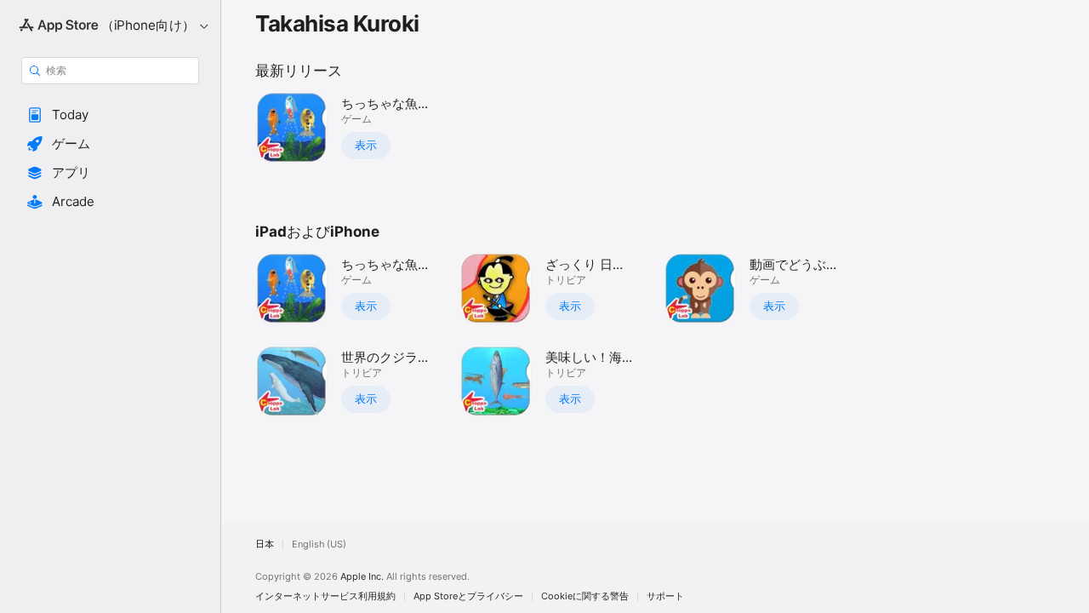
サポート (665, 596)
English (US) (319, 544)
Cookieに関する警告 (585, 596)
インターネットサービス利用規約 (325, 596)
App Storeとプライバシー (468, 596)
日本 (264, 544)
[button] (110, 115)
